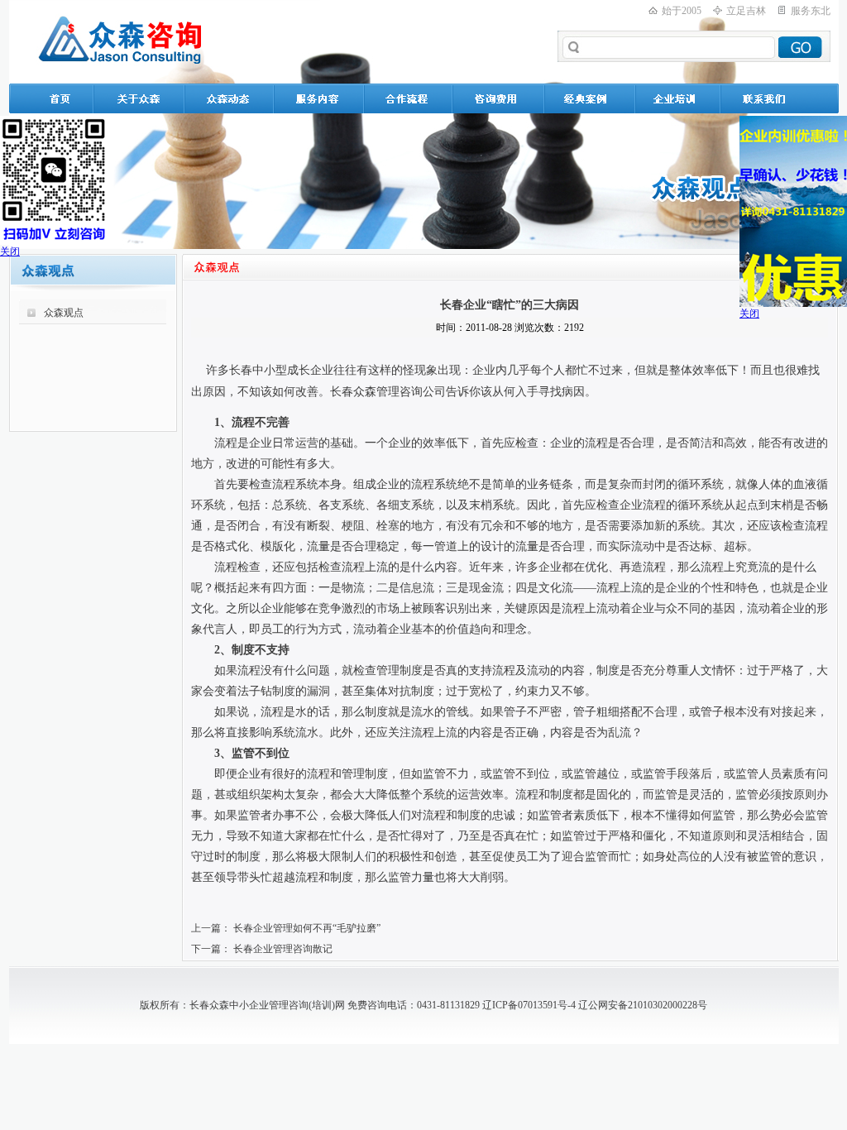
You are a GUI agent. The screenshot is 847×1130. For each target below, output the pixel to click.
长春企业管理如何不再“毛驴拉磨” (306, 928)
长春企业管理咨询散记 (283, 949)
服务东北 (810, 11)
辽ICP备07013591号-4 (529, 1005)
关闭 (10, 251)
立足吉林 (746, 11)
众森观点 (64, 312)
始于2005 (681, 11)
